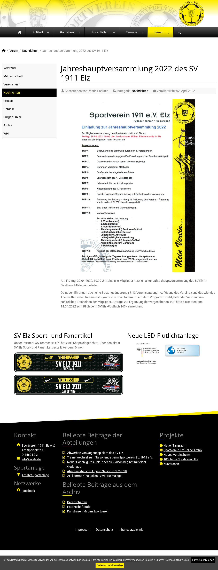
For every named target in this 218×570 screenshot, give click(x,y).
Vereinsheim (11, 84)
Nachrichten (11, 92)
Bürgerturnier (12, 117)
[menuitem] (20, 32)
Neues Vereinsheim (177, 454)
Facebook (28, 491)
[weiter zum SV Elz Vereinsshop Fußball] (68, 362)
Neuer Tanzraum (175, 445)
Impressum (82, 529)
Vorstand (9, 68)
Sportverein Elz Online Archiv (183, 450)
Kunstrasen (171, 464)
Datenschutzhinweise (110, 565)
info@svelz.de (31, 459)
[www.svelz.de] (191, 13)
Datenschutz (104, 529)
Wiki (6, 133)
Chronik (8, 109)
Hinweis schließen (203, 560)
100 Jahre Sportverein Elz (181, 459)
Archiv (7, 125)
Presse (8, 100)
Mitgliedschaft (13, 76)
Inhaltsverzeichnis (131, 529)
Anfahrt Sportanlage (35, 475)
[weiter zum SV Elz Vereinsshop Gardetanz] (68, 385)
